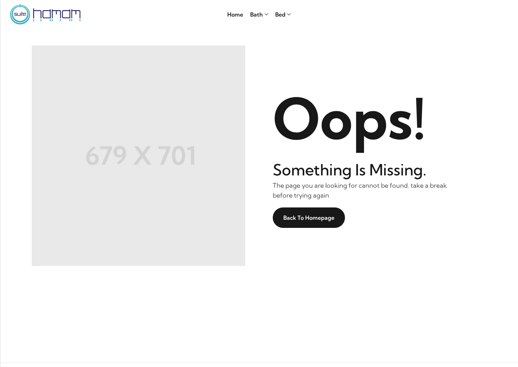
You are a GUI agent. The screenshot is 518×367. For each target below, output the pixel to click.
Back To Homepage (308, 217)
